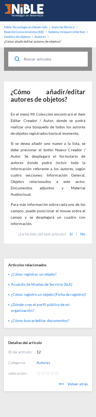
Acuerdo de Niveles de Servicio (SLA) (42, 284)
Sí (71, 234)
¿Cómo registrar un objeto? (34, 274)
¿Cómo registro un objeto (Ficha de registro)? (49, 294)
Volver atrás (77, 384)
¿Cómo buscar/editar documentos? (40, 320)
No (82, 234)
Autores (43, 362)
